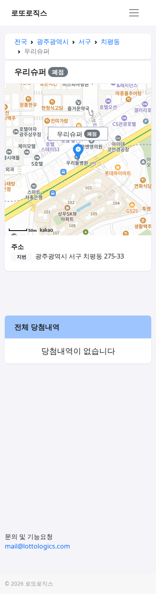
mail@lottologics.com (37, 546)
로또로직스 (29, 13)
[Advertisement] (78, 292)
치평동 (110, 41)
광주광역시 (53, 41)
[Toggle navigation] (134, 12)
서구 (84, 41)
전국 (20, 41)
